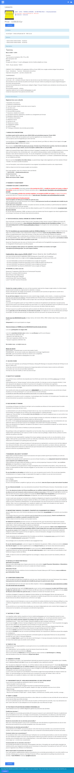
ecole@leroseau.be (21, 344)
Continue (9, 25)
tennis (64, 660)
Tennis (11, 479)
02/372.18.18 (11, 172)
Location (8, 30)
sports (36, 662)
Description (9, 46)
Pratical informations (11, 96)
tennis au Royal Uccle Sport (17, 662)
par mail (57, 492)
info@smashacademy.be (22, 172)
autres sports (13, 481)
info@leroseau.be (16, 538)
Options (8, 37)
